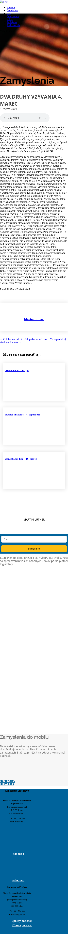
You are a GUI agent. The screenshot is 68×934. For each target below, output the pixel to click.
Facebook (18, 853)
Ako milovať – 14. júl (17, 370)
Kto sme (11, 7)
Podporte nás (13, 25)
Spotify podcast (22, 920)
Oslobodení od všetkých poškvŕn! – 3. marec (25, 339)
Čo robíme (12, 10)
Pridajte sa (12, 22)
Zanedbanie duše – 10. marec (21, 458)
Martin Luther (34, 319)
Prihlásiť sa (34, 548)
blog (9, 13)
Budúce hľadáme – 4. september (22, 414)
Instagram (18, 880)
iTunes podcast (22, 925)
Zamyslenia (13, 16)
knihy (10, 19)
